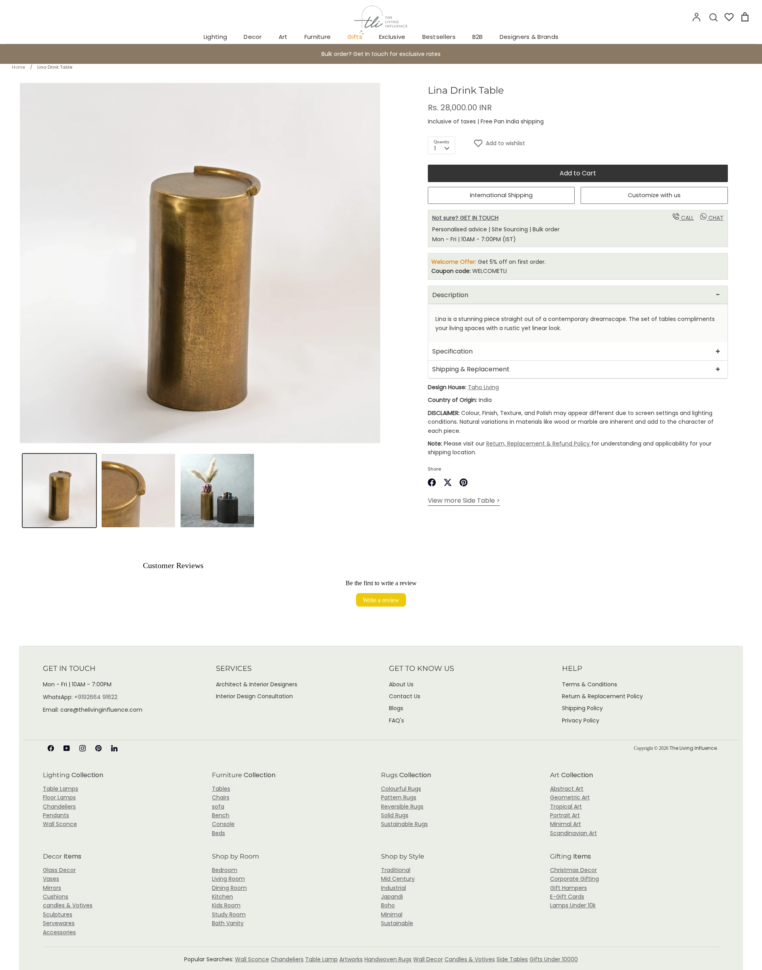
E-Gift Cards (567, 897)
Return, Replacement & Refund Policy (538, 444)
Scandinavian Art (573, 833)
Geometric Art (570, 797)
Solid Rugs (394, 815)
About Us (401, 684)
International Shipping (501, 195)
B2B (477, 37)
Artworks (351, 959)
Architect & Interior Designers (256, 684)
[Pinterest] (98, 748)
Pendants (56, 815)
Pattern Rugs (398, 797)
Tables (221, 789)
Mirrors (52, 888)
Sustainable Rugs (404, 824)
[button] (600, 143)
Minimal (391, 914)
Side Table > (464, 500)
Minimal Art (565, 824)
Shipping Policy (582, 708)
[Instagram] (82, 748)
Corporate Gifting (574, 879)
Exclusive (392, 37)
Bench (220, 815)
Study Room (229, 914)
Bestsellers (439, 37)
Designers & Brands (529, 37)
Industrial (393, 888)
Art (283, 37)
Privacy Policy (580, 720)
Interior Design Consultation (254, 696)
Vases (51, 879)
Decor (253, 37)
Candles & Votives (469, 959)
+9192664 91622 (95, 697)
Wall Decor (428, 959)
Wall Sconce (60, 824)
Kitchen (222, 897)
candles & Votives (67, 905)
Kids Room (226, 905)
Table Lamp (321, 959)
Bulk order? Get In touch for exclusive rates (381, 54)
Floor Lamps (59, 797)
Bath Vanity (228, 923)
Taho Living (483, 387)
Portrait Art (565, 815)
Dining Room (229, 888)
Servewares (59, 923)
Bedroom (224, 870)
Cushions (55, 897)
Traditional (395, 870)
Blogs (396, 708)
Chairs (220, 797)
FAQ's (396, 720)
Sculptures (57, 914)
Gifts (354, 37)
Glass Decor (59, 870)
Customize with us (654, 195)
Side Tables (512, 959)
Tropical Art (566, 807)
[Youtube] (67, 748)
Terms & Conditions (589, 684)
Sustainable (397, 923)
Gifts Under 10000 (553, 959)
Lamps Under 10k (573, 905)
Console (223, 824)
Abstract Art (566, 789)
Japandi (392, 897)
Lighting (215, 37)
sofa (218, 807)
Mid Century (398, 879)
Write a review (381, 600)
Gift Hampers (568, 888)
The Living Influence (694, 748)
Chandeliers (59, 807)
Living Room (228, 879)
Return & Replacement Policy (602, 696)
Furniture (317, 37)
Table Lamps (60, 789)
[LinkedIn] (114, 748)
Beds (218, 833)
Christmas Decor (573, 870)
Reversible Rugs (402, 807)
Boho (388, 905)
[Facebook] (51, 748)
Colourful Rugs (401, 789)
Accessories (59, 932)
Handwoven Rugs (388, 959)
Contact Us (404, 696)
